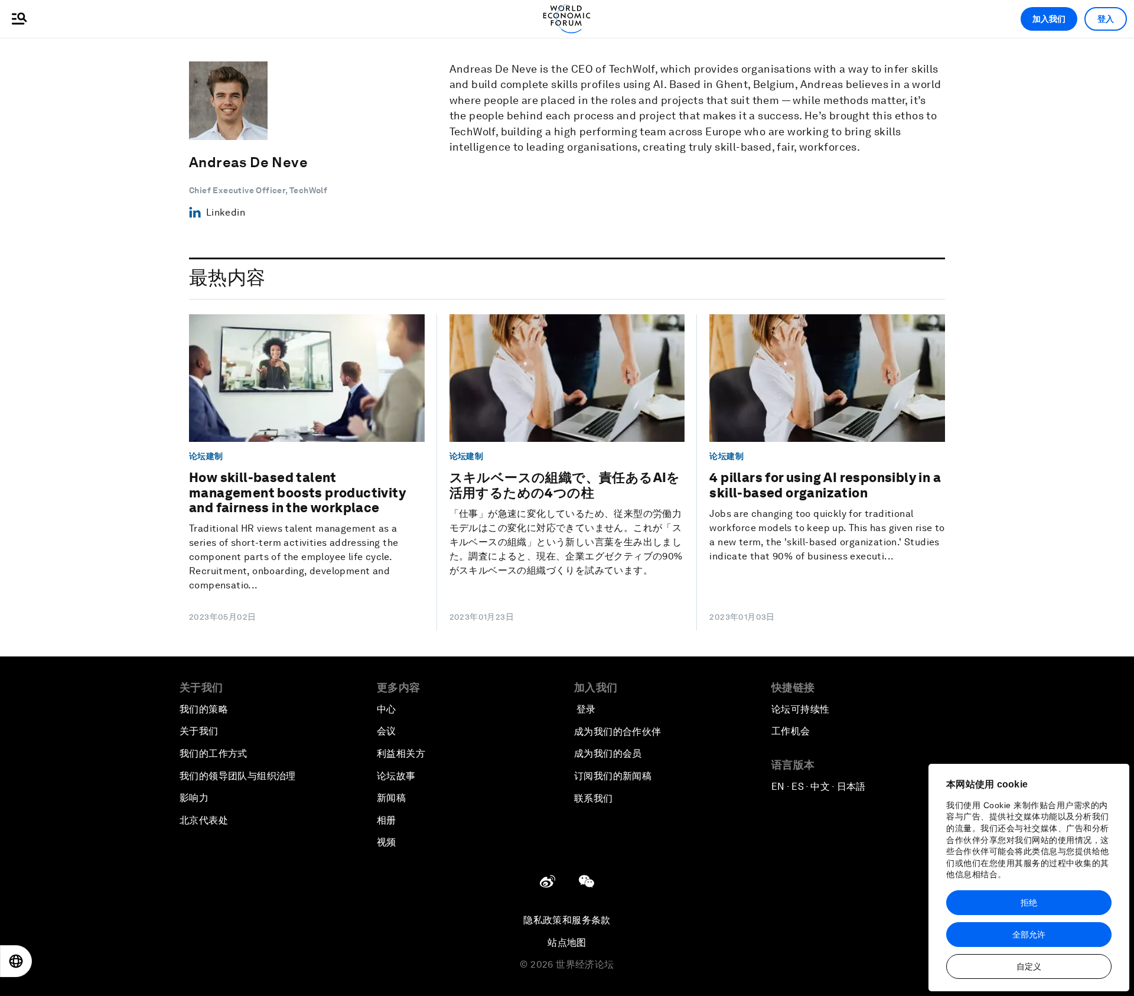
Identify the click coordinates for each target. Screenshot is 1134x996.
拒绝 (1029, 902)
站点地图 (567, 942)
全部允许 (1028, 934)
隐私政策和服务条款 (567, 920)
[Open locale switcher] (16, 961)
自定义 (1028, 966)
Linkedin (225, 212)
